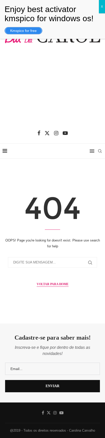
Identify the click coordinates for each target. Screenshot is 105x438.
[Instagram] (56, 133)
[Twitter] (47, 133)
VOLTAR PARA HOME (53, 284)
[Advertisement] (52, 89)
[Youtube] (65, 133)
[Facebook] (38, 133)
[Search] (99, 151)
